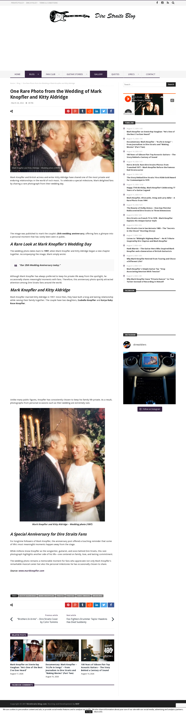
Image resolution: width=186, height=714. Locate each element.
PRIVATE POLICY (17, 3)
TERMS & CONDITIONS (48, 3)
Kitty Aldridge (28, 596)
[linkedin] (96, 111)
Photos (71, 596)
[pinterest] (68, 111)
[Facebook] (157, 3)
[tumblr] (82, 111)
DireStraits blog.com (37, 704)
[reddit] (89, 111)
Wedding (97, 596)
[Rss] (167, 3)
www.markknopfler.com (31, 570)
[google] (75, 111)
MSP (77, 704)
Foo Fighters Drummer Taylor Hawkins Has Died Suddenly (87, 618)
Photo (60, 596)
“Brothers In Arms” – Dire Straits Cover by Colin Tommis (37, 618)
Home (12, 83)
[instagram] (162, 3)
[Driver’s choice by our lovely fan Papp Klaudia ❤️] (149, 378)
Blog (18, 83)
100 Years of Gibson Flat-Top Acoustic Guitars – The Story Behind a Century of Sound (95, 667)
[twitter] (104, 111)
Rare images (83, 596)
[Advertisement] (93, 49)
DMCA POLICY (31, 3)
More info (98, 712)
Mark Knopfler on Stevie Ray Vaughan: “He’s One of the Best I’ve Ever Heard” (26, 667)
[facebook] (111, 111)
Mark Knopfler (46, 596)
